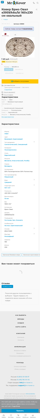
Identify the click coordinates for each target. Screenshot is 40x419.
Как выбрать (20, 315)
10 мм (6, 198)
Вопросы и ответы (20, 350)
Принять (20, 411)
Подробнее (8, 89)
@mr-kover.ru (25, 382)
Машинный (8, 177)
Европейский (9, 155)
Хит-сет (7, 188)
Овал (6, 134)
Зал (13, 220)
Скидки (20, 323)
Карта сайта (21, 327)
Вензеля (7, 161)
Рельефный (9, 236)
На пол (7, 225)
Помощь (20, 362)
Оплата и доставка (20, 366)
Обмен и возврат (20, 369)
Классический (17, 161)
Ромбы (26, 161)
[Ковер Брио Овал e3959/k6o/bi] (20, 47)
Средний (8, 182)
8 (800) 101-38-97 (23, 377)
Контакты (21, 340)
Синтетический (10, 144)
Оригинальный (17, 225)
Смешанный (22, 144)
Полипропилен (10, 150)
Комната (19, 220)
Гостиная (8, 220)
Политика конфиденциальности (20, 356)
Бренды (20, 319)
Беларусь (8, 166)
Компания (20, 333)
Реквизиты (20, 353)
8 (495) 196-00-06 (23, 380)
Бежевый (8, 139)
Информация (20, 346)
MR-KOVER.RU (30, 394)
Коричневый (18, 139)
